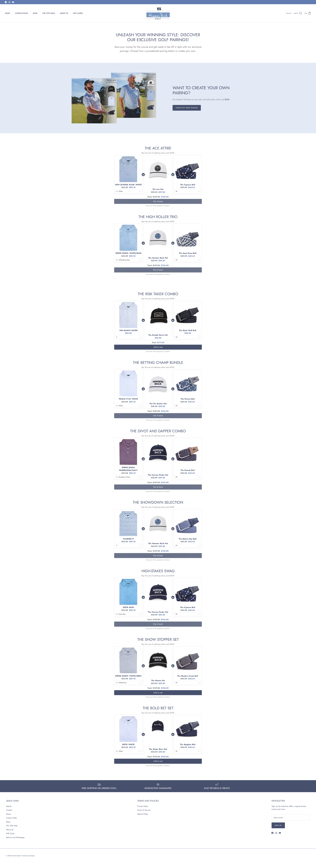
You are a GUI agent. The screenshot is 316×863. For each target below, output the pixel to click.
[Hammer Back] (158, 13)
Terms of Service (143, 810)
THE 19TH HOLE (48, 13)
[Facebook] (6, 2)
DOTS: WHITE (128, 744)
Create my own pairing (187, 108)
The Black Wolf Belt (187, 330)
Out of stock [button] (158, 201)
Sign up (278, 825)
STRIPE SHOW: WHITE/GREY (128, 676)
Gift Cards (10, 833)
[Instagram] (9, 2)
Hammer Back (16, 856)
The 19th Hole (11, 825)
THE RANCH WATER (128, 330)
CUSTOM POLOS (21, 13)
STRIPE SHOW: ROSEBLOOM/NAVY (128, 469)
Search (8, 806)
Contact (9, 810)
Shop (8, 821)
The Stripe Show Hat (158, 749)
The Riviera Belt (188, 399)
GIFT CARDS (78, 13)
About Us (9, 829)
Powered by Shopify (28, 856)
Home (8, 814)
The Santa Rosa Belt (187, 253)
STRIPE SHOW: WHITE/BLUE (128, 253)
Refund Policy (142, 814)
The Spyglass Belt (187, 744)
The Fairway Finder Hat (158, 475)
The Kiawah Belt (188, 470)
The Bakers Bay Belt (188, 539)
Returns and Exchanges (15, 837)
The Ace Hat (158, 189)
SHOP (35, 13)
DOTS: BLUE (128, 607)
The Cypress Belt (187, 184)
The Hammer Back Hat (158, 258)
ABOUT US (64, 13)
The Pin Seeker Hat (158, 403)
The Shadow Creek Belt (187, 676)
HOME (7, 13)
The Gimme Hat (158, 680)
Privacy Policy (142, 806)
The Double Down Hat (158, 335)
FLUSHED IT (128, 539)
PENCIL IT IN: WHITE (128, 399)
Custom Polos (11, 818)
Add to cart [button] (158, 347)
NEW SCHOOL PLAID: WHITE (128, 184)
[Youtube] (13, 2)
